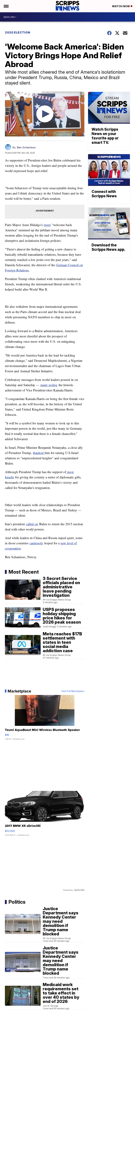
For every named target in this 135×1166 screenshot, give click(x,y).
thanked (39, 453)
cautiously (36, 543)
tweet (47, 225)
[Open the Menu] (6, 6)
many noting (48, 385)
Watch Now (121, 6)
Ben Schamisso (26, 147)
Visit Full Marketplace (72, 691)
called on (32, 524)
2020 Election (17, 32)
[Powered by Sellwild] (79, 890)
